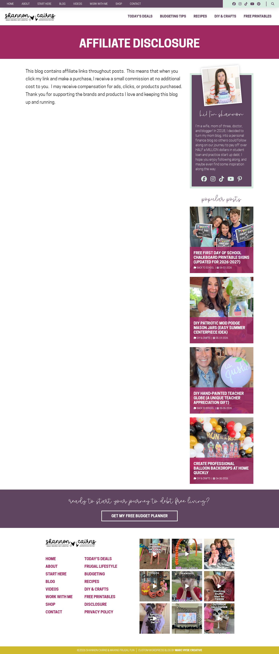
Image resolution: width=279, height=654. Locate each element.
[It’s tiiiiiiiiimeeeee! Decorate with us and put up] (219, 618)
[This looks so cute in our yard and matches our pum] (187, 554)
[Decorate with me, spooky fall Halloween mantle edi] (155, 618)
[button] (272, 3)
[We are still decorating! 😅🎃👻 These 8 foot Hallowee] (155, 586)
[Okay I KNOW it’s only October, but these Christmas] (219, 554)
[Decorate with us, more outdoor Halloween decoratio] (187, 586)
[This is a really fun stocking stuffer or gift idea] (219, 586)
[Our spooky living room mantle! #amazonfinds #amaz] (187, 618)
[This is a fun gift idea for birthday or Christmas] (155, 554)
